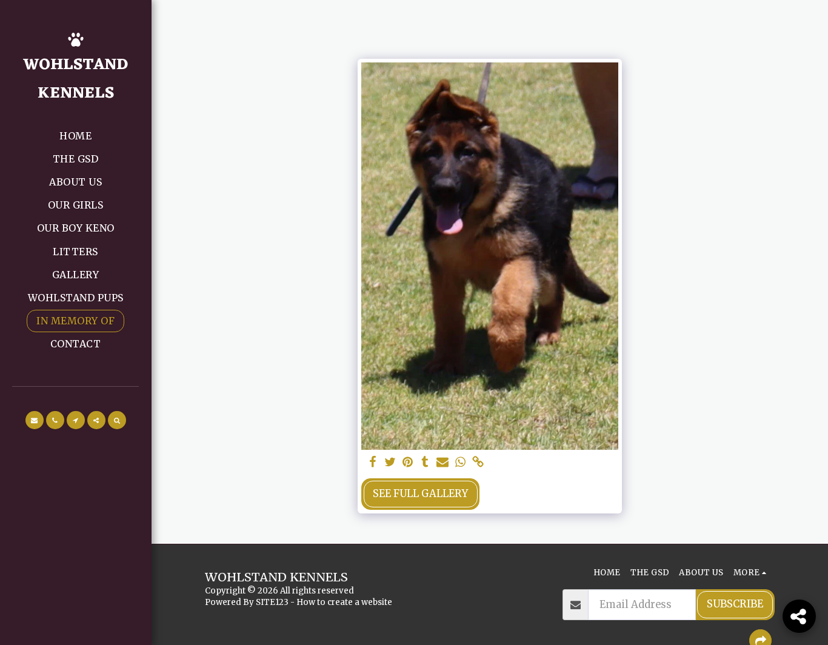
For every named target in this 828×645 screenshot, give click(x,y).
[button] (34, 420)
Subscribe (735, 604)
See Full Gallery (420, 493)
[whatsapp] (460, 463)
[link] (478, 463)
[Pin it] (407, 463)
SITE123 (272, 602)
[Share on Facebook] (372, 463)
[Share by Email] (442, 463)
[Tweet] (390, 463)
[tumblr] (425, 463)
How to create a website (344, 602)
